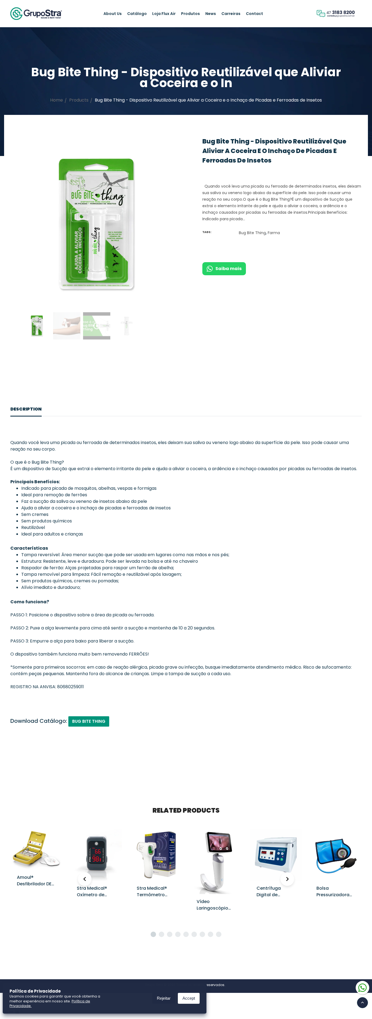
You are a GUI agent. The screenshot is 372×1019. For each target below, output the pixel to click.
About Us (112, 13)
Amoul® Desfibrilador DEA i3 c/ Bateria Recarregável (35, 887)
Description (26, 409)
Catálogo (137, 13)
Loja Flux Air (164, 13)
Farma (274, 232)
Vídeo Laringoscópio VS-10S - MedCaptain (212, 911)
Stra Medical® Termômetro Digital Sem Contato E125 (152, 898)
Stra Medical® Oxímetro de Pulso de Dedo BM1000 (92, 898)
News (210, 13)
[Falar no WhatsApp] (362, 987)
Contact (254, 13)
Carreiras (230, 13)
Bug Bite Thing (252, 232)
